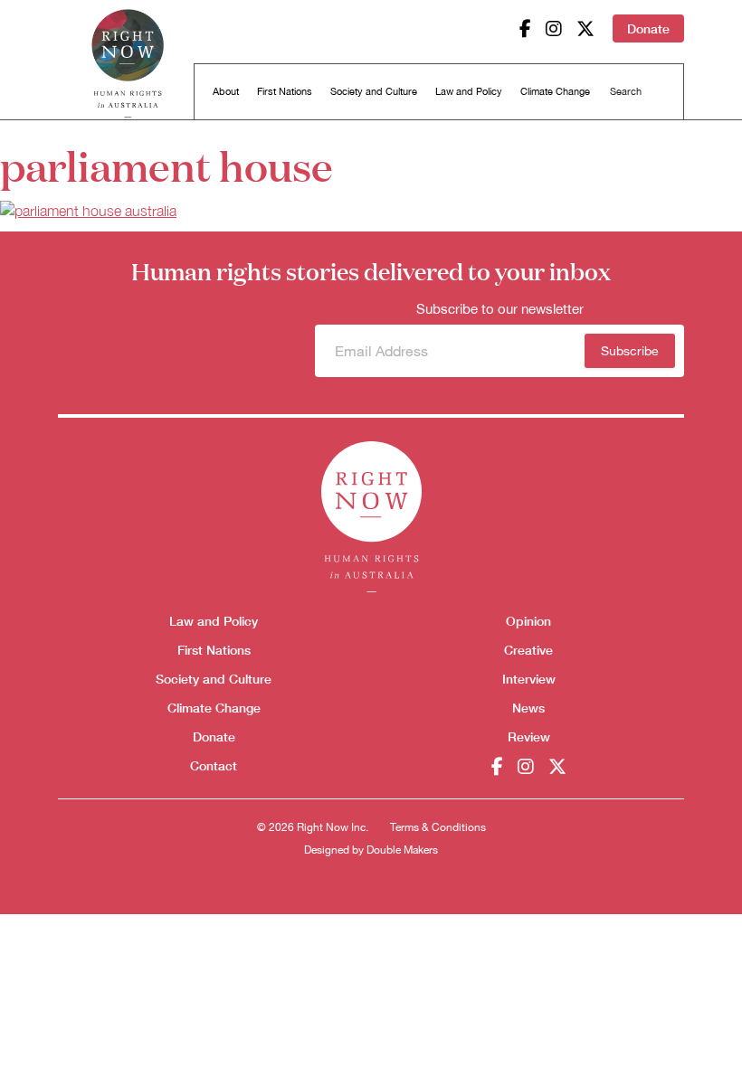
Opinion (528, 620)
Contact (213, 765)
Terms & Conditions (438, 827)
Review (529, 736)
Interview (529, 678)
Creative (528, 649)
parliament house (166, 164)
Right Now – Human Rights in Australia (128, 63)
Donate (648, 28)
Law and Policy (468, 91)
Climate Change (555, 91)
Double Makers (402, 850)
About (226, 91)
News (528, 707)
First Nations (284, 91)
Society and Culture (373, 91)
